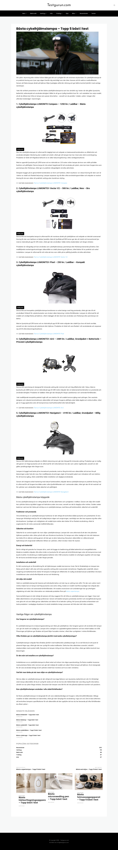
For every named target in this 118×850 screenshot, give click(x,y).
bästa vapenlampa (72, 591)
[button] (114, 5)
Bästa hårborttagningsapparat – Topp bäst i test (33, 800)
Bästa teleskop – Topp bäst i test (27, 720)
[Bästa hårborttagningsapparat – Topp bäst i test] (32, 783)
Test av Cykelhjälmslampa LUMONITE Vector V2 (50, 257)
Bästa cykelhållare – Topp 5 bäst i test (29, 730)
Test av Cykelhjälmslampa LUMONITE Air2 (49, 408)
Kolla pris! (20, 149)
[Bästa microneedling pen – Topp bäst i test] (59, 781)
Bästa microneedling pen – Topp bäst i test (58, 796)
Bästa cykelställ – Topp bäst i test (27, 725)
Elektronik (22, 795)
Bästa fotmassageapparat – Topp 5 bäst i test (88, 797)
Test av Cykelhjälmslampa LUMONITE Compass (50, 183)
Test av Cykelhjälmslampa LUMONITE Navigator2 (51, 492)
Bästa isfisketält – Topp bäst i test (27, 715)
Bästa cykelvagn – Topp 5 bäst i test (28, 735)
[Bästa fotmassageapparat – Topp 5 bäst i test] (89, 781)
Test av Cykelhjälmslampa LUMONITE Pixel (49, 334)
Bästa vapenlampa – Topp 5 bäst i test (30, 769)
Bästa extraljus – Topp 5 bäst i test (89, 769)
